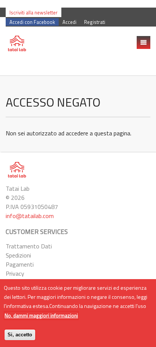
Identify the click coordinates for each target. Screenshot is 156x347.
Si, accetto (20, 335)
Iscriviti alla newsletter (33, 12)
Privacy (15, 273)
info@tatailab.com (30, 215)
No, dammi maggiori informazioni (41, 315)
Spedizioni (18, 255)
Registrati (94, 22)
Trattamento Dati (29, 246)
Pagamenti (20, 264)
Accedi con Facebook (32, 22)
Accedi (69, 22)
